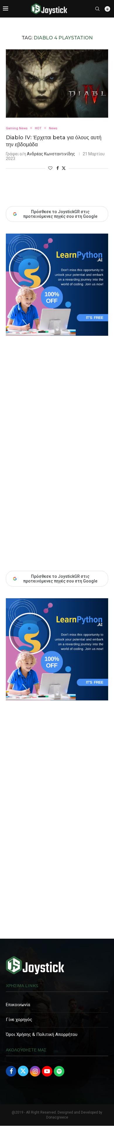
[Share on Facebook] (57, 168)
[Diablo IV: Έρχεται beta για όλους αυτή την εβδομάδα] (57, 83)
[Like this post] (50, 168)
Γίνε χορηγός (19, 1019)
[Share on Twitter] (64, 168)
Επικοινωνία (18, 1004)
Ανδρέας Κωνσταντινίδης (51, 154)
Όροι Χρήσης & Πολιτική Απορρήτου (41, 1034)
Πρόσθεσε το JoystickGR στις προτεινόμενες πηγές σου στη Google (60, 578)
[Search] (97, 8)
